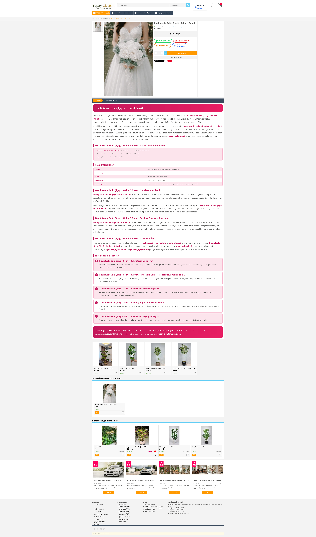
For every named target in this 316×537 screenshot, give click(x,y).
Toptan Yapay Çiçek (124, 513)
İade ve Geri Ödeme (99, 521)
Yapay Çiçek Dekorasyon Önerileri (154, 506)
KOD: (155, 28)
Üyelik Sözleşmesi (99, 518)
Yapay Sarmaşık (123, 519)
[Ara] (188, 5)
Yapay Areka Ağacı (124, 514)
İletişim (96, 508)
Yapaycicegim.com (104, 533)
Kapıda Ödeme (98, 513)
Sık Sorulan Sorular (99, 523)
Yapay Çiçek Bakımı (150, 504)
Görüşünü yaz (182, 26)
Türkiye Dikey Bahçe (100, 447)
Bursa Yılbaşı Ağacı (124, 516)
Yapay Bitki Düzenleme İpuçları (153, 508)
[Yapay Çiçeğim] (103, 6)
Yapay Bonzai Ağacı (124, 511)
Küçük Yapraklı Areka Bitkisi (167, 447)
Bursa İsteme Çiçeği (124, 509)
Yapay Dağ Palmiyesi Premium (200, 447)
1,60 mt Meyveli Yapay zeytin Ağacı (155, 368)
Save (170, 61)
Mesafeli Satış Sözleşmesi (101, 514)
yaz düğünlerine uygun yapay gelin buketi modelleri (145, 334)
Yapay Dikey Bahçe (124, 506)
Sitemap (96, 524)
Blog (95, 506)
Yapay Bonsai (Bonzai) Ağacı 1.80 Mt (137, 447)
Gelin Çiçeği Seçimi (150, 511)
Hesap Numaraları (99, 509)
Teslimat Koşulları (99, 516)
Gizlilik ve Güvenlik (99, 519)
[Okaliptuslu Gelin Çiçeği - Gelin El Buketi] (128, 59)
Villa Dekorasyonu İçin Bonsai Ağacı (103, 368)
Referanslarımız (98, 504)
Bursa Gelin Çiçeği (103, 18)
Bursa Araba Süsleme (125, 518)
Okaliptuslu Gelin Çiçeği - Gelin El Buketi (106, 404)
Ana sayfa (94, 18)
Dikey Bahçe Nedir (150, 509)
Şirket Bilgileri (98, 511)
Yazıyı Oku (109, 492)
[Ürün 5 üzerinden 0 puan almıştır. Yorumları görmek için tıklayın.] (162, 27)
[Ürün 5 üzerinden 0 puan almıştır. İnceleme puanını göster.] (114, 372)
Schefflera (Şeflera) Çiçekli (127, 368)
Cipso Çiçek (122, 521)
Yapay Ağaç (122, 504)
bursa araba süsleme (148, 331)
